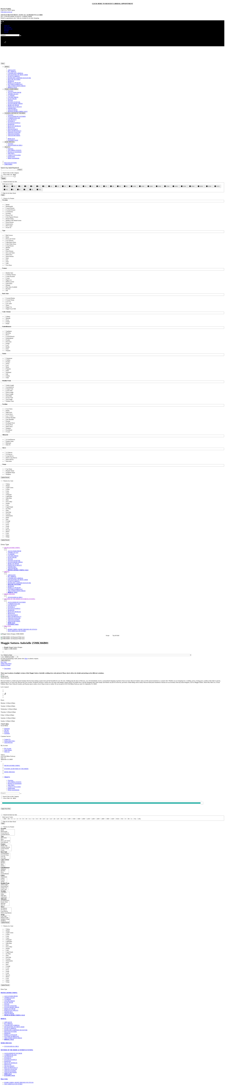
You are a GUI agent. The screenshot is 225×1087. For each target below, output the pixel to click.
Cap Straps (9, 469)
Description (7, 668)
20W (159, 186)
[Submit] (20, 35)
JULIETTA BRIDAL (14, 581)
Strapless (8, 428)
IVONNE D (11, 607)
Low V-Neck (9, 416)
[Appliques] (5, 869)
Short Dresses (10, 256)
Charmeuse (9, 358)
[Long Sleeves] (6, 911)
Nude (7, 526)
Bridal (7, 204)
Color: (3, 657)
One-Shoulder (10, 419)
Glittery (8, 316)
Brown (8, 530)
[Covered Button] (5, 853)
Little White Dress (11, 244)
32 (127, 186)
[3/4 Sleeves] (6, 910)
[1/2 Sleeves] (6, 908)
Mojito (8, 486)
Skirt (7, 258)
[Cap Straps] (5, 916)
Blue (7, 500)
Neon (7, 320)
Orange (8, 521)
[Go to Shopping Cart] (1, 21)
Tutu (7, 263)
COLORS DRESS (13, 556)
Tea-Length (9, 399)
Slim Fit (8, 445)
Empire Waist (9, 441)
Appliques (9, 331)
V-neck (8, 432)
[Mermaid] (5, 903)
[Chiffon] (4, 878)
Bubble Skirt (9, 273)
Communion (9, 211)
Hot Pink (8, 512)
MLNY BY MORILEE (14, 611)
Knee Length (9, 394)
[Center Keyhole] (6, 848)
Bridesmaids (9, 206)
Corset (8, 278)
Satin (7, 370)
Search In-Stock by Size (10, 181)
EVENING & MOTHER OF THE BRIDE (16, 768)
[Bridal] (8, 830)
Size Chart (4, 662)
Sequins (8, 350)
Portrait (8, 421)
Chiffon (8, 360)
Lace (7, 345)
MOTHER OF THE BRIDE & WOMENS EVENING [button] (17, 1050)
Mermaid (8, 443)
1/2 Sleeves (9, 452)
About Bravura (8, 742)
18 (78, 186)
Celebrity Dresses (11, 274)
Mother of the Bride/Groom (13, 220)
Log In (6, 32)
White (7, 537)
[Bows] (5, 872)
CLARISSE (11, 554)
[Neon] (3, 864)
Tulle (7, 377)
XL (32, 189)
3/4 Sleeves (9, 454)
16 (72, 186)
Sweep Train (9, 397)
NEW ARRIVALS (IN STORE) (17, 631)
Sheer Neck (9, 426)
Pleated (8, 285)
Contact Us (7, 739)
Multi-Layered (10, 281)
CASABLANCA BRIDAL (15, 578)
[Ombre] (3, 866)
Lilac (7, 505)
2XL (39, 189)
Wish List (6, 25)
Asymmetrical (10, 387)
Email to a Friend (5, 665)
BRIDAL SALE (12, 592)
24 (99, 186)
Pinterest (6, 732)
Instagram (7, 728)
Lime (7, 491)
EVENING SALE (13, 624)
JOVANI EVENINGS (14, 608)
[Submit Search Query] (20, 793)
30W (201, 186)
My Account (7, 27)
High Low (9, 280)
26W (184, 186)
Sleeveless (9, 461)
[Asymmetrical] (4, 886)
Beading (8, 333)
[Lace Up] (5, 856)
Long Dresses (10, 246)
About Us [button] (7, 777)
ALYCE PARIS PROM (14, 551)
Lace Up (8, 301)
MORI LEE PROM (13, 563)
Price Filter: (7, 174)
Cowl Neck (9, 409)
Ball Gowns (9, 235)
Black (7, 531)
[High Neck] (5, 895)
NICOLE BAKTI (13, 615)
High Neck (9, 412)
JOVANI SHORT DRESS (15, 562)
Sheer (7, 305)
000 (7, 186)
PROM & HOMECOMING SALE (18, 570)
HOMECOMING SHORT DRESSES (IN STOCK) (22, 629)
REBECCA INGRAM (14, 587)
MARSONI (11, 610)
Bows (7, 334)
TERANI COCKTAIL (14, 618)
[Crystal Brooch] (5, 873)
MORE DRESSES (9, 772)
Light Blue (9, 496)
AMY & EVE (12, 575)
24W (176, 186)
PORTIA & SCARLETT (15, 565)
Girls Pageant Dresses (12, 217)
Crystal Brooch (10, 336)
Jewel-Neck (9, 414)
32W (209, 186)
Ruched (8, 289)
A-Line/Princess (10, 439)
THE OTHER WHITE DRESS (16, 591)
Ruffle (7, 347)
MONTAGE (11, 613)
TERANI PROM (12, 568)
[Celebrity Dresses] (6, 847)
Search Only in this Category (11, 173)
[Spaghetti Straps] (5, 919)
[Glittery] (3, 861)
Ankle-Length (10, 385)
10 (51, 186)
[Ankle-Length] (4, 885)
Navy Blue (9, 501)
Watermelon (9, 515)
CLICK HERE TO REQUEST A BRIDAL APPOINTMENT (112, 3)
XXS (217, 186)
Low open (9, 303)
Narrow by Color (8, 481)
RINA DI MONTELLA (14, 616)
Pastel (7, 323)
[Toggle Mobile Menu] (1, 761)
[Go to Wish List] (3, 21)
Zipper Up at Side (11, 309)
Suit (7, 260)
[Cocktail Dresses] (8, 834)
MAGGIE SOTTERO (14, 584)
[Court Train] (4, 889)
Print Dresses (9, 251)
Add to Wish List (5, 660)
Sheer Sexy (9, 254)
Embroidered (9, 338)
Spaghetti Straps (10, 472)
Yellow (8, 484)
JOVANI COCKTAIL (14, 560)
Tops (7, 261)
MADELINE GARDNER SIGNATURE (19, 583)
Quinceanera (9, 224)
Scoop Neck (9, 424)
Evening (8, 213)
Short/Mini (9, 396)
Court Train (9, 390)
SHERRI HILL (12, 567)
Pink (7, 510)
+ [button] (5, 549)
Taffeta (8, 376)
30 (120, 186)
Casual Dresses (10, 208)
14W (134, 186)
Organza (8, 369)
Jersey (7, 363)
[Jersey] (4, 881)
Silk (7, 374)
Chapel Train (9, 389)
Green (7, 489)
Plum (7, 517)
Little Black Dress (11, 242)
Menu (2, 63)
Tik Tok (6, 730)
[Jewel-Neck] (5, 897)
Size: (2, 655)
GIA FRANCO (12, 605)
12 (58, 186)
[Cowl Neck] (5, 892)
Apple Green (9, 487)
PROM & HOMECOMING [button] (9, 992)
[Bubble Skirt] (6, 845)
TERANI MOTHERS (14, 621)
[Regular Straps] (5, 917)
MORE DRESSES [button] (6, 1043)
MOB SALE (11, 623)
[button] (7, 67)
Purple (8, 503)
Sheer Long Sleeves (11, 457)
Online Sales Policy (6, 663)
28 (113, 186)
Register (6, 30)
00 (14, 186)
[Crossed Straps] (5, 855)
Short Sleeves (10, 459)
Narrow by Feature (9, 198)
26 (106, 186)
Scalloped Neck (10, 423)
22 (92, 186)
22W (167, 186)
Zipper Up (9, 307)
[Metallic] (3, 863)
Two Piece (9, 265)
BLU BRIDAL (12, 576)
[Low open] (5, 858)
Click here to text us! (6, 12)
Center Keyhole (10, 276)
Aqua (7, 493)
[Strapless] (5, 920)
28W (192, 186)
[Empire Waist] (5, 902)
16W (142, 186)
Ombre (8, 322)
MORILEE (11, 586)
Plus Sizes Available (11, 287)
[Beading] (5, 870)
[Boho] (5, 839)
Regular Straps (10, 471)
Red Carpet (9, 226)
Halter (7, 410)
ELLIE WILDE (12, 557)
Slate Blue (9, 498)
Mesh (7, 367)
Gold (7, 528)
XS (7, 189)
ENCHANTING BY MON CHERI (18, 579)
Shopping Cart (8, 29)
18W (151, 186)
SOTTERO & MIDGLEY (15, 589)
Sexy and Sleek (10, 253)
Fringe (8, 343)
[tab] (114, 559)
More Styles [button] (4, 1079)
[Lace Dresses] (5, 842)
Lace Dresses (9, 240)
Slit (7, 290)
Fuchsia (8, 514)
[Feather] (4, 880)
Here (26, 658)
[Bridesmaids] (8, 831)
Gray (7, 533)
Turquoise (9, 494)
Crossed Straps (10, 300)
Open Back (9, 283)
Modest (8, 247)
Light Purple (9, 507)
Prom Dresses (10, 222)
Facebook (7, 733)
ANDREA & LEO (13, 552)
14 (65, 186)
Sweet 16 (8, 227)
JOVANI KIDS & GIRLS (15, 597)
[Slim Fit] (5, 905)
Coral (7, 523)
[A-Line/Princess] (5, 900)
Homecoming (10, 218)
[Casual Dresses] (8, 833)
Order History (8, 750)
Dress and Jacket (10, 239)
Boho (7, 237)
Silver (7, 535)
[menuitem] (114, 25)
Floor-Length (9, 392)
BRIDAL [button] (3, 1018)
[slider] (201, 803)
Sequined (8, 372)
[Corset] (6, 850)
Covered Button (10, 298)
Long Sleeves (10, 456)
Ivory (7, 524)
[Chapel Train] (4, 888)
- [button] (5, 627)
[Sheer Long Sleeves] (6, 913)
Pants (7, 249)
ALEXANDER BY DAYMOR (17, 602)
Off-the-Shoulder (10, 417)
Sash (7, 349)
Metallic (8, 318)
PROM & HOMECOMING (12, 765)
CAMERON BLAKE (14, 604)
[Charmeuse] (4, 877)
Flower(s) (8, 342)
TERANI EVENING (14, 619)
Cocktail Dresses (10, 210)
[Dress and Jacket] (5, 841)
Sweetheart (9, 430)
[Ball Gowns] (5, 838)
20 (85, 186)
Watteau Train (10, 401)
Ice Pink (8, 508)
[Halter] (5, 894)
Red (7, 519)
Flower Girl (9, 215)
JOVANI (10, 559)
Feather (8, 340)
